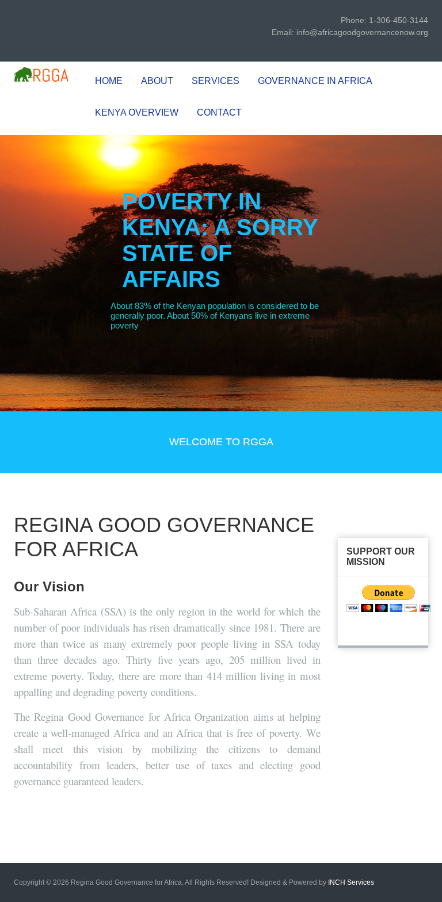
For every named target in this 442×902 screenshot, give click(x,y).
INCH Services (351, 882)
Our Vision (49, 586)
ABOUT (157, 81)
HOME (109, 81)
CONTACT (219, 112)
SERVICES (215, 81)
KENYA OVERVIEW (136, 112)
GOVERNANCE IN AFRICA (315, 81)
